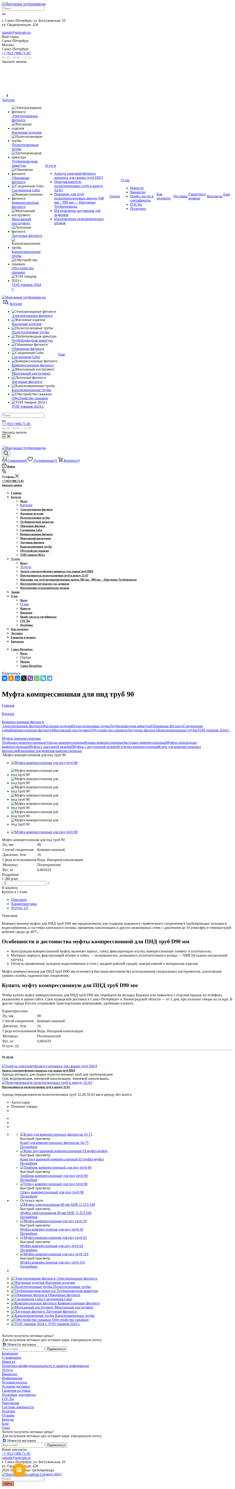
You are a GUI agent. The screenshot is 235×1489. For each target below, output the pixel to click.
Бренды (8, 1419)
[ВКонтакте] (4, 678)
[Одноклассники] (11, 678)
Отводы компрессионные (65, 742)
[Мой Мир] (17, 678)
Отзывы (8, 1415)
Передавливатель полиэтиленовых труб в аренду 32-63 (36, 1087)
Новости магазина (21, 1344)
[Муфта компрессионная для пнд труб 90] (44, 763)
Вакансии (9, 1374)
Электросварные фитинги (22, 726)
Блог (5, 1423)
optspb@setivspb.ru (16, 32)
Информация (12, 1378)
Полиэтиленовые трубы (91, 726)
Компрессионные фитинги (31, 730)
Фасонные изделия (57, 726)
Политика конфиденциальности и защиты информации (45, 1366)
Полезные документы (19, 1395)
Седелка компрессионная (138, 747)
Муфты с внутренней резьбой (95, 747)
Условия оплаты (14, 1382)
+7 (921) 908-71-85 (16, 53)
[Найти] (4, 14)
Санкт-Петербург (31, 665)
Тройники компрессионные (23, 742)
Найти (8, 1483)
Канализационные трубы (177, 730)
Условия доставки (16, 1386)
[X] (24, 678)
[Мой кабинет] (4, 80)
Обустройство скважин (109, 730)
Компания (10, 1353)
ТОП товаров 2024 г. (213, 730)
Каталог (26, 505)
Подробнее (28, 1147)
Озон (6, 1428)
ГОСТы (8, 1399)
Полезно (8, 1411)
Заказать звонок (12, 485)
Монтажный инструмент (71, 730)
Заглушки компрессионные (144, 742)
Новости (8, 1362)
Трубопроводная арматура (130, 726)
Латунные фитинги (142, 730)
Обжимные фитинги (167, 726)
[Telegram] (49, 678)
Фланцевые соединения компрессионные (49, 751)
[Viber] (30, 678)
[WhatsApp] (36, 678)
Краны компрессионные (104, 742)
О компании (11, 1357)
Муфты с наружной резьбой (50, 747)
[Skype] (43, 678)
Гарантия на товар (16, 1390)
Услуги (25, 567)
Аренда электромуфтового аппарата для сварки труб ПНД (38, 1070)
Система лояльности (18, 1407)
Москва (25, 661)
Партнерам (10, 1403)
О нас (24, 604)
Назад (24, 501)
